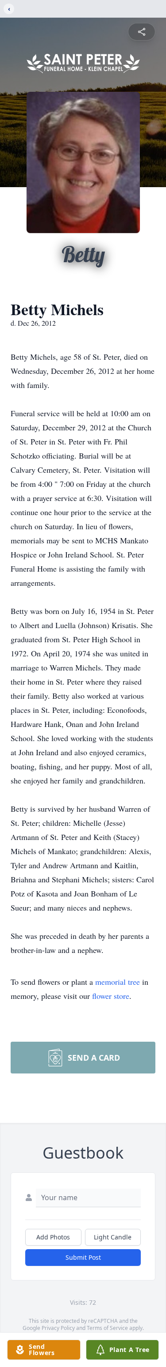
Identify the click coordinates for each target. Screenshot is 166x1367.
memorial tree (117, 981)
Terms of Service (107, 1328)
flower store (110, 995)
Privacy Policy (58, 1328)
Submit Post (83, 1257)
